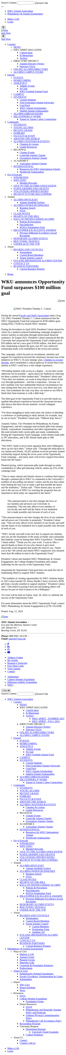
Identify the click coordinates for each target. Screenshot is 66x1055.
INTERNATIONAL (24, 166)
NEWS (17, 47)
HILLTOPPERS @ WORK (27, 116)
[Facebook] (8, 644)
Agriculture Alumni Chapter (33, 163)
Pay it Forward (21, 840)
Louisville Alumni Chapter (32, 155)
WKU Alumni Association (20, 11)
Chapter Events (27, 152)
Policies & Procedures (30, 221)
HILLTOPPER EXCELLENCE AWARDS (35, 230)
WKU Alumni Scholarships (33, 108)
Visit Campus (13, 668)
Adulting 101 (38, 932)
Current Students (28, 99)
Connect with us (27, 1043)
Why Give (25, 985)
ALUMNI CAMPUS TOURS (28, 72)
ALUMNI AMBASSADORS (28, 113)
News (22, 990)
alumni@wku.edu (17, 638)
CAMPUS (19, 94)
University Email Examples (45, 1032)
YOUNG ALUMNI (23, 127)
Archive (23, 58)
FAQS (29, 1007)
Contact (11, 671)
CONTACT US (21, 263)
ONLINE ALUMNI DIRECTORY (31, 69)
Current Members (40, 926)
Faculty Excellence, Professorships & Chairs (41, 976)
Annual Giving (27, 957)
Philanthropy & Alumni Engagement (25, 13)
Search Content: (9, 2)
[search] (3, 27)
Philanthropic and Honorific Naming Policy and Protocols (43, 1011)
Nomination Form (40, 929)
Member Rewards (28, 183)
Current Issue (26, 52)
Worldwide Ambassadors (32, 172)
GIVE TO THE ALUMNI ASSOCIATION (35, 185)
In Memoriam (26, 55)
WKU (10, 685)
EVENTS (18, 77)
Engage (17, 738)
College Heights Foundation (21, 679)
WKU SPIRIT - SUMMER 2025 (48, 718)
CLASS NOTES (22, 213)
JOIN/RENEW (21, 177)
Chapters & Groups (29, 144)
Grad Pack (25, 105)
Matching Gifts (27, 962)
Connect (18, 702)
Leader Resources (28, 147)
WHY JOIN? (20, 180)
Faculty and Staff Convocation (34, 315)
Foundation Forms (35, 1001)
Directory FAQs (27, 66)
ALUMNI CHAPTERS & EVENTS (32, 141)
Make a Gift (13, 19)
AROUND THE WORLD (27, 138)
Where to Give (21, 971)
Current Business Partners (32, 269)
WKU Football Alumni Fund (34, 91)
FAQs (22, 210)
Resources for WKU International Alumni (40, 169)
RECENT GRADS (23, 130)
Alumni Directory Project (32, 63)
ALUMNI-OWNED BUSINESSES (31, 205)
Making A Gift (27, 954)
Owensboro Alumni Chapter (33, 158)
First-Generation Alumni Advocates (37, 102)
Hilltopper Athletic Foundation (22, 682)
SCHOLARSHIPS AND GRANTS (31, 188)
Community (19, 785)
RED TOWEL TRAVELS (26, 241)
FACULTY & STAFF (24, 136)
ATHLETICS (20, 83)
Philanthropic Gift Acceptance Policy (44, 1021)
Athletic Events (27, 86)
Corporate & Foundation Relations (36, 965)
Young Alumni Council (31, 258)
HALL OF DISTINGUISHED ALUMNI (34, 219)
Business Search (27, 208)
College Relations (34, 1034)
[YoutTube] (8, 652)
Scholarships (26, 979)
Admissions (13, 676)
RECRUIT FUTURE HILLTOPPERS (33, 194)
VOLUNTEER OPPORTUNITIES (31, 191)
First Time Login (15, 666)
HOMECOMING (22, 80)
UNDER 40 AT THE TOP (27, 244)
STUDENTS (20, 97)
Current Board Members (31, 255)
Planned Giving (27, 960)
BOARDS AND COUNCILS (28, 249)
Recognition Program (30, 1023)
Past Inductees (26, 224)
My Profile (12, 660)
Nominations (26, 252)
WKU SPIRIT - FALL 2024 (46, 721)
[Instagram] (8, 649)
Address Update (15, 657)
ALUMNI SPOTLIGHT (26, 199)
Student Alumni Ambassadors (34, 111)
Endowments (26, 968)
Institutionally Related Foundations (36, 973)
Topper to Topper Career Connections (38, 119)
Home (10, 274)
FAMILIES (19, 133)
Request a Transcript (17, 663)
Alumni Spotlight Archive (32, 202)
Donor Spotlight (27, 987)
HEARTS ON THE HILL (26, 216)
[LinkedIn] (8, 646)
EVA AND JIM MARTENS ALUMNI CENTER (38, 260)
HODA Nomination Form (32, 227)
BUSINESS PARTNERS (26, 266)
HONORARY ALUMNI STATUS (31, 238)
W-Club (23, 88)
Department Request (36, 1029)
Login (10, 21)
